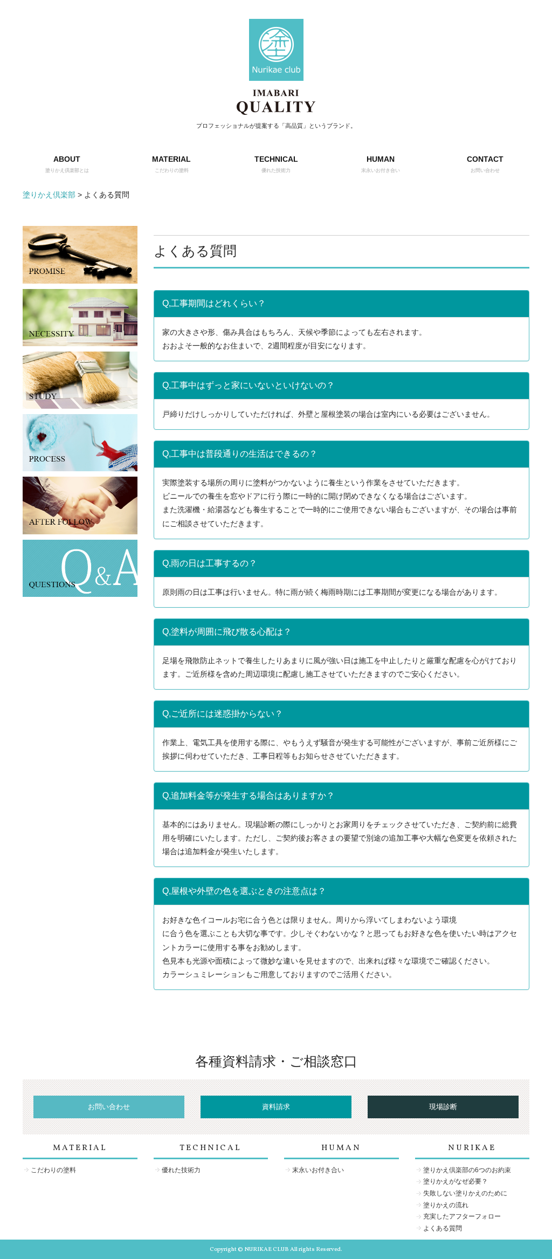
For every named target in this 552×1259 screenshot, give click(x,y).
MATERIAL (171, 164)
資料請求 (276, 1107)
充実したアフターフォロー (462, 1216)
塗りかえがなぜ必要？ (455, 1181)
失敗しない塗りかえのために (465, 1193)
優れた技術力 (181, 1170)
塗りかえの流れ (445, 1205)
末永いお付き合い (318, 1170)
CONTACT (485, 164)
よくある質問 (442, 1228)
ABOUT (67, 164)
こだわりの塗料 (53, 1170)
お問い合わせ (109, 1107)
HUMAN (380, 164)
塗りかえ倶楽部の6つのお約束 (467, 1170)
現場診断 (443, 1107)
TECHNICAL (276, 164)
